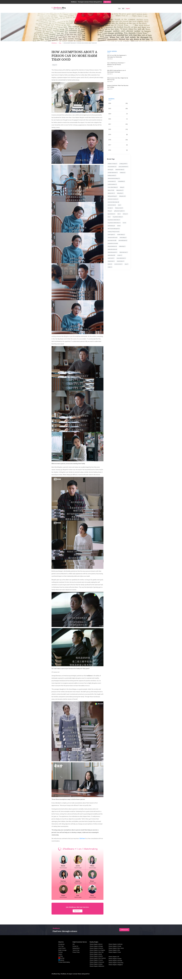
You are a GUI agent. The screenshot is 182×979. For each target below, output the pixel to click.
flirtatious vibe (119, 208)
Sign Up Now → (77, 910)
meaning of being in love (113, 231)
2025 (118, 108)
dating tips (122, 196)
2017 (118, 145)
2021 (118, 124)
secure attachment (121, 258)
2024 (118, 113)
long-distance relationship (114, 219)
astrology (110, 169)
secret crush (111, 258)
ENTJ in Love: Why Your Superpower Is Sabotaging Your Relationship (116, 56)
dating (122, 187)
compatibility (121, 181)
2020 (118, 129)
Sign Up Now (107, 1)
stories (110, 264)
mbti (118, 225)
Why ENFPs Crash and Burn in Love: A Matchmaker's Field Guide (116, 71)
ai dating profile (123, 163)
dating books (111, 193)
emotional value (112, 205)
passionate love (112, 240)
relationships (111, 255)
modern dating (121, 234)
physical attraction (112, 246)
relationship (122, 246)
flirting (110, 210)
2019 (118, 134)
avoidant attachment (113, 172)
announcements (112, 166)
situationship (111, 261)
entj (119, 205)
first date (110, 208)
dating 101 (111, 190)
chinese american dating (114, 178)
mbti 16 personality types (114, 228)
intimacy (125, 213)
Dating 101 (54, 64)
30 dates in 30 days (112, 163)
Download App (124, 929)
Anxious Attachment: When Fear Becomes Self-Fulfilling (117, 86)
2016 (118, 150)
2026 (118, 103)
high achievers (111, 213)
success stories (118, 264)
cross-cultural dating (113, 187)
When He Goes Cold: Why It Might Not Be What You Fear (117, 78)
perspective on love (113, 243)
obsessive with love (112, 237)
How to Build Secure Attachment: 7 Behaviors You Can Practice (116, 63)
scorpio (119, 255)
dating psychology (112, 196)
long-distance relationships (114, 222)
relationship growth (112, 252)
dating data (120, 193)
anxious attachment (123, 166)
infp (119, 213)
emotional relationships (113, 202)
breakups (122, 172)
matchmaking (111, 225)
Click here (82, 838)
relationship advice (112, 249)
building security (112, 175)
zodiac (110, 267)
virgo (126, 264)
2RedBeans (54, 43)
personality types (123, 240)
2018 (118, 139)
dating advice (119, 190)
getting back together (119, 210)
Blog (60, 43)
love (124, 222)
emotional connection (113, 199)
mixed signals (111, 234)
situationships (120, 261)
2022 (118, 119)
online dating (123, 237)
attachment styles (120, 169)
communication (112, 181)
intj (109, 216)
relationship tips (124, 252)
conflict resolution (112, 184)
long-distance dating (118, 216)
